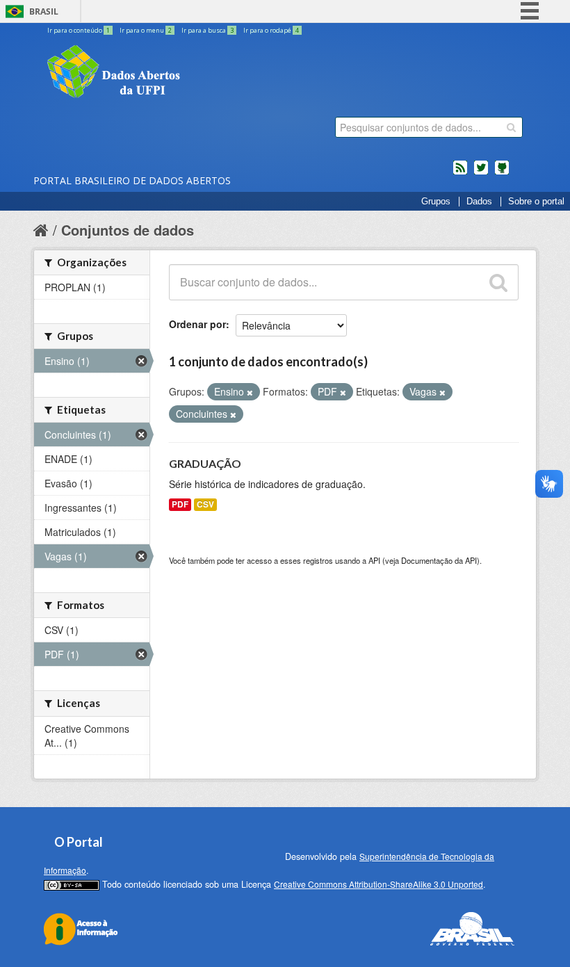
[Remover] (250, 392)
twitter (481, 173)
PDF (180, 504)
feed (460, 173)
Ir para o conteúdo (78, 30)
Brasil (43, 11)
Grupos (435, 201)
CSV (205, 504)
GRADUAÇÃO (205, 463)
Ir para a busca (207, 30)
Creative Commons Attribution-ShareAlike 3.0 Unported (378, 884)
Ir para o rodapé (271, 30)
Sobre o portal (536, 201)
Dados (479, 201)
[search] (511, 127)
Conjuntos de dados (127, 230)
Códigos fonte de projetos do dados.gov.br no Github (502, 173)
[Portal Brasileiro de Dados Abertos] (196, 73)
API (374, 560)
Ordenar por (197, 324)
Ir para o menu (146, 30)
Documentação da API (439, 560)
